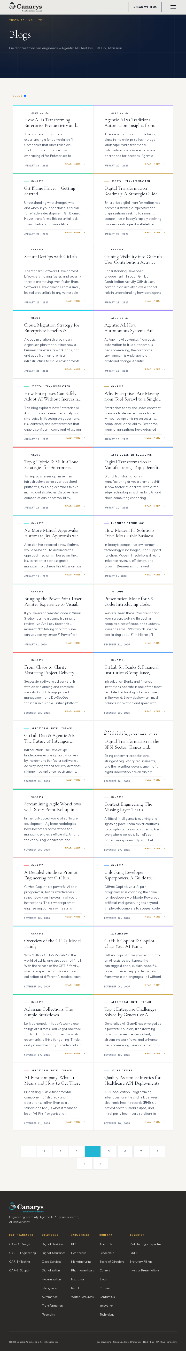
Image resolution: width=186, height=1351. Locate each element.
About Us (106, 1244)
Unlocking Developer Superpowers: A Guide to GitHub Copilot (127, 878)
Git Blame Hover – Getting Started (49, 191)
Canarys (37, 181)
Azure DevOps (122, 1070)
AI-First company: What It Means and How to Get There (52, 1080)
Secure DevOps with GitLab (51, 257)
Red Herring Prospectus (145, 1244)
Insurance (77, 1279)
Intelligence (49, 1288)
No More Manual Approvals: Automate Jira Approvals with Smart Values (52, 536)
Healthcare (78, 1253)
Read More (73, 164)
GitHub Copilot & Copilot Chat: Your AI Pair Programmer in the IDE (129, 946)
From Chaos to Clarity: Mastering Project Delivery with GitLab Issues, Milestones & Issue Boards (52, 675)
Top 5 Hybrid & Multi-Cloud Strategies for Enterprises (51, 465)
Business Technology (128, 523)
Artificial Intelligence (131, 454)
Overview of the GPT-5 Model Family (52, 944)
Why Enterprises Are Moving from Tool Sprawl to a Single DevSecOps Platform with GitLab (131, 402)
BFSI (74, 1244)
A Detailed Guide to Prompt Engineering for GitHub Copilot (51, 878)
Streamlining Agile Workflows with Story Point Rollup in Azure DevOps (52, 809)
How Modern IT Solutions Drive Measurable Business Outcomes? (129, 536)
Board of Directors (112, 1261)
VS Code (117, 591)
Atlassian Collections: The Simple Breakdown (48, 1012)
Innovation (107, 1305)
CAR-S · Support (20, 1270)
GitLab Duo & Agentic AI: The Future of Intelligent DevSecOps (49, 741)
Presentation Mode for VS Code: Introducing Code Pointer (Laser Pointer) (128, 604)
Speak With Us (145, 7)
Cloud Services (51, 1261)
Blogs (103, 1279)
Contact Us (107, 1297)
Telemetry (48, 1314)
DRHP (134, 1253)
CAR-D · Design (19, 1244)
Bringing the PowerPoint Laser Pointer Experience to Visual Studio (52, 604)
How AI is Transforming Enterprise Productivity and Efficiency (50, 125)
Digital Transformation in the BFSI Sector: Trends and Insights (131, 747)
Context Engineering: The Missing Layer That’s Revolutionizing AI (128, 810)
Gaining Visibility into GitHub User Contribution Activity (133, 259)
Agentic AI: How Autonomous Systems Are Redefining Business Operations (129, 333)
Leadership (107, 1253)
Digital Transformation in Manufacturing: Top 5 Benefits (132, 465)
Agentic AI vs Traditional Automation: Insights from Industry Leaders (129, 125)
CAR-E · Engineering (22, 1253)
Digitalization (51, 1270)
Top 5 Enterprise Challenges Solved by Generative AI (130, 1012)
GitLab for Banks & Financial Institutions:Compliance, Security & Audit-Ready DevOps (131, 675)
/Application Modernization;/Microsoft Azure (130, 733)
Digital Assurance (53, 1253)
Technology (107, 1314)
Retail (75, 1288)
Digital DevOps (52, 1244)
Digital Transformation (130, 181)
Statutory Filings (141, 1261)
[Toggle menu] (173, 7)
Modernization (51, 1279)
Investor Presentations (144, 1270)
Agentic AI (40, 112)
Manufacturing (81, 1261)
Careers (105, 1270)
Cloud (35, 318)
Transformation (52, 1305)
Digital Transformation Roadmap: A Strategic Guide (130, 191)
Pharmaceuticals (82, 1270)
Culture (105, 1288)
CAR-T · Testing (19, 1261)
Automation (120, 933)
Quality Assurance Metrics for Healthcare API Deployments (132, 1080)
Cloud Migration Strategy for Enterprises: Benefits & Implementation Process (51, 330)
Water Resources (82, 1297)
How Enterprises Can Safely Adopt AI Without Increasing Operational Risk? (52, 399)
